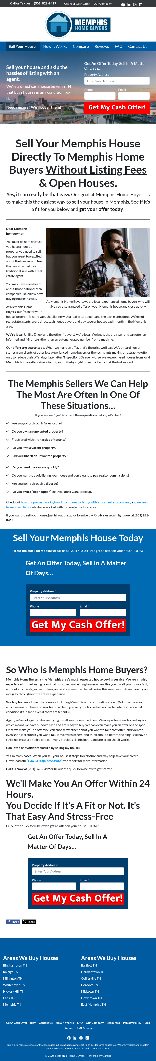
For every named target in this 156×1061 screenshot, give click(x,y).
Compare (81, 46)
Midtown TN (90, 991)
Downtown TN (91, 998)
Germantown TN (93, 972)
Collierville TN (91, 978)
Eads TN (9, 998)
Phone (88, 89)
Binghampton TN (15, 965)
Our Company (103, 3)
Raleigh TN (10, 972)
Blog (147, 1022)
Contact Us (137, 46)
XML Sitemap (84, 1028)
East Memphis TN (93, 1004)
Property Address (97, 74)
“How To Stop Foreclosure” (44, 761)
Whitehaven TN (14, 985)
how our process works (37, 502)
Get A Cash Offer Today (21, 1022)
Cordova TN (89, 985)
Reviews (102, 46)
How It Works (55, 46)
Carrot (106, 1055)
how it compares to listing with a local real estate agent (92, 502)
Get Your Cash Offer (77, 3)
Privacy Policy (132, 1022)
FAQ (118, 46)
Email (123, 89)
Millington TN (13, 978)
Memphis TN (12, 1004)
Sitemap (68, 1028)
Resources (113, 1022)
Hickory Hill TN (13, 991)
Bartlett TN (89, 965)
